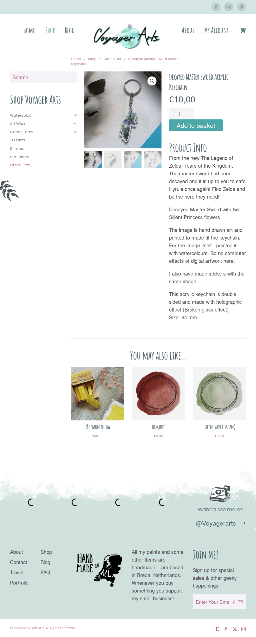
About (188, 30)
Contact (18, 562)
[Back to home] (128, 36)
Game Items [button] (21, 131)
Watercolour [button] (21, 115)
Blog (69, 30)
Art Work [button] (17, 123)
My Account (216, 30)
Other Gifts (20, 165)
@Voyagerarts (216, 522)
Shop (50, 30)
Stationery (19, 156)
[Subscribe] (240, 601)
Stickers (17, 148)
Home (29, 30)
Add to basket (195, 125)
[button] (152, 80)
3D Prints (18, 140)
